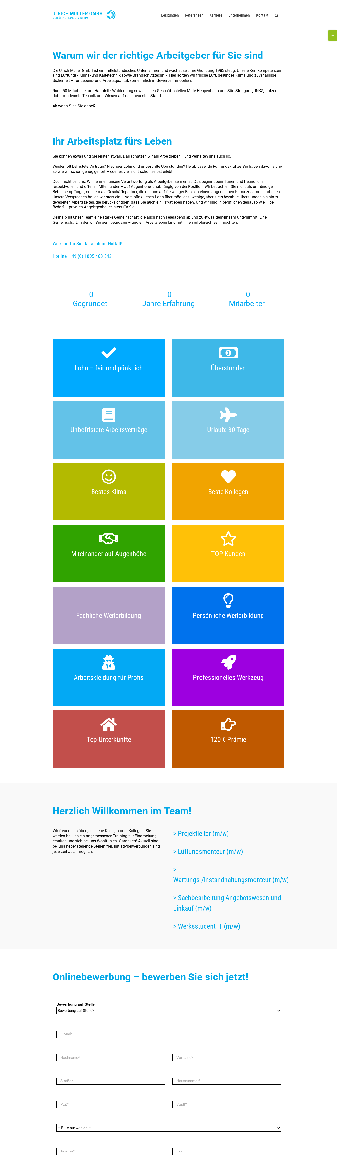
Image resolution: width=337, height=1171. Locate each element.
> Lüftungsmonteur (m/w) (208, 851)
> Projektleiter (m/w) (201, 833)
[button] (276, 15)
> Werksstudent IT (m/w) (206, 926)
